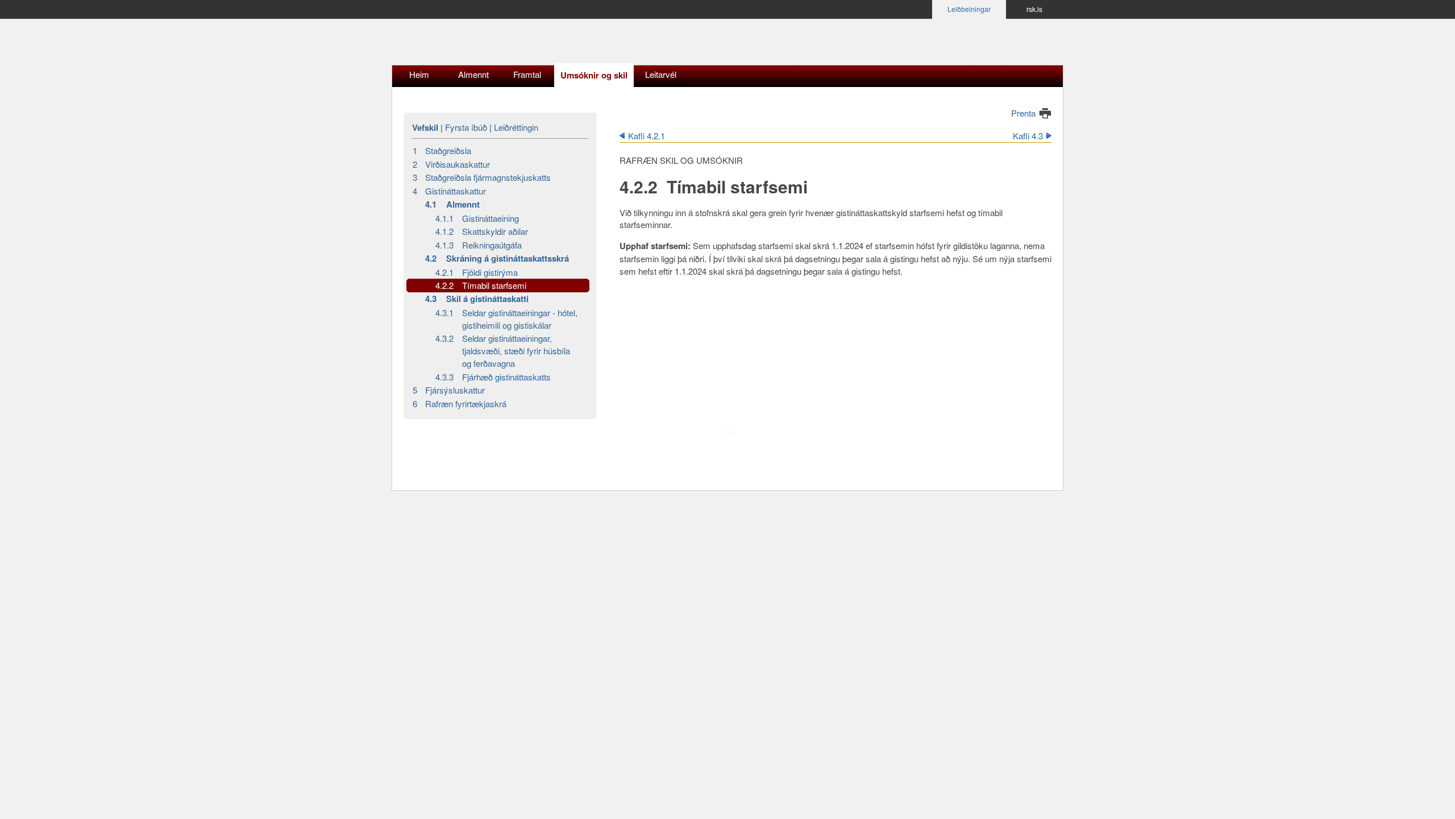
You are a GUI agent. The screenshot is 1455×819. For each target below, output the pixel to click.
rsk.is (1034, 9)
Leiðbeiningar (969, 9)
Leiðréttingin (516, 127)
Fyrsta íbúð (466, 127)
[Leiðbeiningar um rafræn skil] (480, 45)
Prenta (1023, 113)
